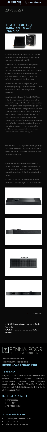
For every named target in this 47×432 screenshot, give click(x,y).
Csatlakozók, (40, 378)
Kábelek (28, 378)
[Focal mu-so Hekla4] (23, 275)
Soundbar (17, 378)
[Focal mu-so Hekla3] (23, 306)
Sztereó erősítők (16, 375)
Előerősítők (30, 384)
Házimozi (5, 387)
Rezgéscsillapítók (8, 381)
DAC (12, 387)
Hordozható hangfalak (32, 375)
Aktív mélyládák (17, 384)
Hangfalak (5, 375)
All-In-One (5, 390)
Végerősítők (40, 384)
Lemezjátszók (15, 390)
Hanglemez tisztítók (26, 381)
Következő (37, 314)
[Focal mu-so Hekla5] (23, 244)
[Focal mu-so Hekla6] (23, 213)
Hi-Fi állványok (39, 387)
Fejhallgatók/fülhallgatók (23, 387)
